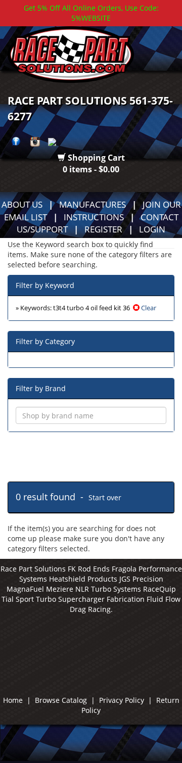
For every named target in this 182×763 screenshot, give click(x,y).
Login (152, 229)
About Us (22, 204)
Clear (148, 308)
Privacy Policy (121, 700)
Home (13, 700)
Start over (104, 497)
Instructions (94, 217)
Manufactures (92, 204)
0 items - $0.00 (91, 169)
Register (103, 229)
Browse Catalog (61, 700)
